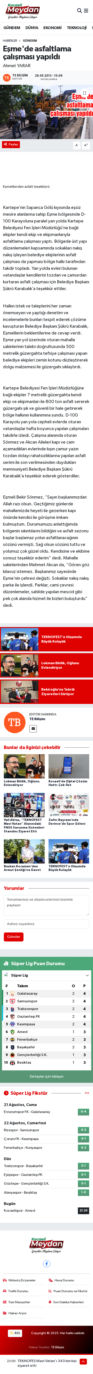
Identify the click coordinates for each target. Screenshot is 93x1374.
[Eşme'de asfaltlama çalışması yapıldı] (46, 112)
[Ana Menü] (86, 11)
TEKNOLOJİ (77, 28)
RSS (17, 1333)
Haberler (10, 40)
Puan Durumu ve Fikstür (71, 1291)
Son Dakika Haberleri (68, 1302)
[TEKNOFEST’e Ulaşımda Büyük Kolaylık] (69, 851)
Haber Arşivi (17, 1313)
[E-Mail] (33, 729)
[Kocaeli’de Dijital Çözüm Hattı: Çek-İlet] (69, 766)
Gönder (13, 937)
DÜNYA (32, 28)
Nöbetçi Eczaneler (22, 1280)
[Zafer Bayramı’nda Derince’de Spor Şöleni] (69, 805)
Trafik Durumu (18, 1291)
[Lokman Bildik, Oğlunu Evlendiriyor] (24, 766)
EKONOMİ (52, 28)
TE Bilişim (37, 719)
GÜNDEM (11, 28)
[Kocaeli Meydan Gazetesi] (23, 11)
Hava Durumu (64, 1280)
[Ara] (79, 11)
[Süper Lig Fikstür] (87, 1093)
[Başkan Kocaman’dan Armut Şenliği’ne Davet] (24, 851)
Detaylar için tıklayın (46, 1077)
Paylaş (13, 144)
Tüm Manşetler (19, 1302)
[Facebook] (46, 1263)
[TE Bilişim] (15, 722)
